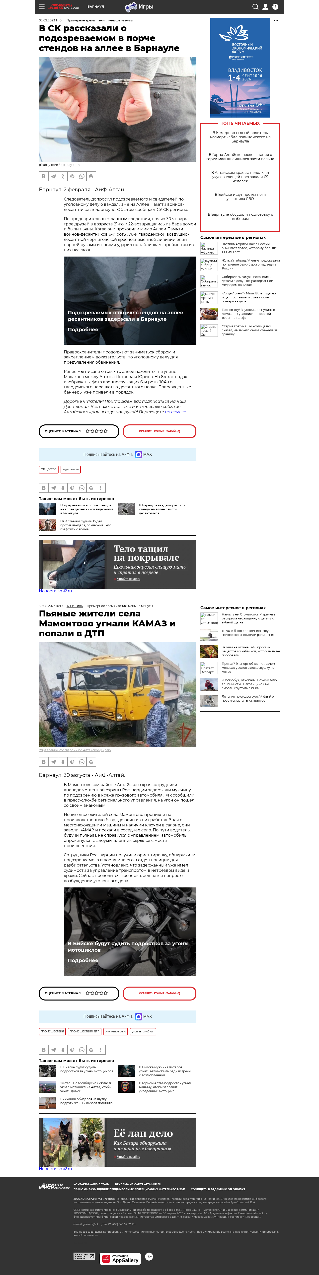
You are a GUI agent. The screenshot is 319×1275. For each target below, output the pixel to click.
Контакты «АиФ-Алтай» (91, 1184)
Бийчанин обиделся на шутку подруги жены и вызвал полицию (86, 1101)
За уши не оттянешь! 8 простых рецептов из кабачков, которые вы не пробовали (251, 651)
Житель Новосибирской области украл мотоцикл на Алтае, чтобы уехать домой (86, 1087)
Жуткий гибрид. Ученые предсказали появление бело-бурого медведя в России (251, 264)
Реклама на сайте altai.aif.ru (138, 1184)
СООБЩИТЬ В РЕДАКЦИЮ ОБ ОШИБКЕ (218, 1189)
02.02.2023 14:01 (51, 20)
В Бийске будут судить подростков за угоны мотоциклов (128, 946)
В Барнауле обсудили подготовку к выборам (240, 216)
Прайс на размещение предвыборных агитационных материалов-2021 (129, 1189)
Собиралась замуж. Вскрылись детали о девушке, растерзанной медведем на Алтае (247, 281)
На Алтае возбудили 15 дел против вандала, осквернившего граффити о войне (85, 525)
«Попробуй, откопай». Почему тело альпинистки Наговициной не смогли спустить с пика (249, 684)
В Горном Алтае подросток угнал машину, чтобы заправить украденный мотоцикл (165, 1087)
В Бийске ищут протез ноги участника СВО (240, 197)
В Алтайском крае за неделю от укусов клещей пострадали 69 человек (240, 177)
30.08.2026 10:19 (51, 606)
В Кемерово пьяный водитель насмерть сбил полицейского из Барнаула (240, 137)
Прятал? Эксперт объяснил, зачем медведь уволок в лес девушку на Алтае (248, 667)
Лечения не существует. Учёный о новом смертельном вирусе (248, 698)
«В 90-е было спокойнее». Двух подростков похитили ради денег (248, 633)
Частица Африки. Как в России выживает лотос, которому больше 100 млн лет (249, 248)
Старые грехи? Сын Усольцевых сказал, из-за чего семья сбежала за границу (250, 330)
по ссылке (175, 411)
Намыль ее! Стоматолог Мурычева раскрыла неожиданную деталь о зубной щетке (248, 618)
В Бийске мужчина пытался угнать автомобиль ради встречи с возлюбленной (165, 1071)
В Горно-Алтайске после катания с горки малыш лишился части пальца (240, 157)
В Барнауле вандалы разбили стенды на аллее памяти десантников (162, 509)
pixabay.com (70, 165)
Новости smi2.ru (55, 591)
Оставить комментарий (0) (159, 431)
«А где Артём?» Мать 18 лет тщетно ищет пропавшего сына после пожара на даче (249, 297)
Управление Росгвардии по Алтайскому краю (75, 750)
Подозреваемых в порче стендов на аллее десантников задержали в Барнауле (125, 316)
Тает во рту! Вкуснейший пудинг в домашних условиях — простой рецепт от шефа (248, 314)
